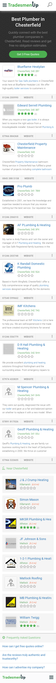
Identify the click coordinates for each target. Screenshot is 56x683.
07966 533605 (10, 460)
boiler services (21, 88)
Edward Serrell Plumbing (34, 105)
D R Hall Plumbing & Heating (31, 346)
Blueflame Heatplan (31, 67)
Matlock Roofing (31, 578)
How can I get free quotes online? (23, 646)
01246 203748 (10, 255)
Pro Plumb (24, 186)
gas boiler (32, 119)
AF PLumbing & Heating (33, 225)
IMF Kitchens (26, 306)
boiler (9, 408)
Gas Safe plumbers (28, 81)
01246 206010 (10, 217)
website (28, 97)
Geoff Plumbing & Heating (35, 429)
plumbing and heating (34, 362)
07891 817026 (10, 421)
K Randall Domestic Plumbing (30, 265)
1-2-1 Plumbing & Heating (37, 558)
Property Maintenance (26, 161)
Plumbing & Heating (20, 443)
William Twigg (29, 617)
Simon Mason (29, 499)
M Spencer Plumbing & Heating (33, 389)
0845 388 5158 (10, 178)
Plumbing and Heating (30, 243)
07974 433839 (10, 379)
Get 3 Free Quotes (28, 54)
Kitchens (37, 320)
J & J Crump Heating (34, 480)
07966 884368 (10, 136)
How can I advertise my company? (23, 667)
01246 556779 (10, 336)
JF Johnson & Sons (33, 539)
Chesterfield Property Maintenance (32, 146)
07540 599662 (10, 298)
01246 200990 (10, 97)
